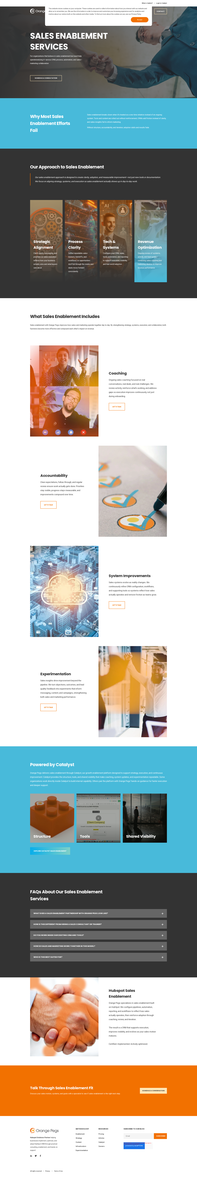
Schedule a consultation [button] (46, 78)
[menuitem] (147, 3)
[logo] (44, 1131)
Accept (139, 20)
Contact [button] (161, 11)
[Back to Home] (41, 11)
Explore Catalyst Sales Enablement (50, 851)
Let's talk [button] (116, 407)
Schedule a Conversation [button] (153, 1091)
